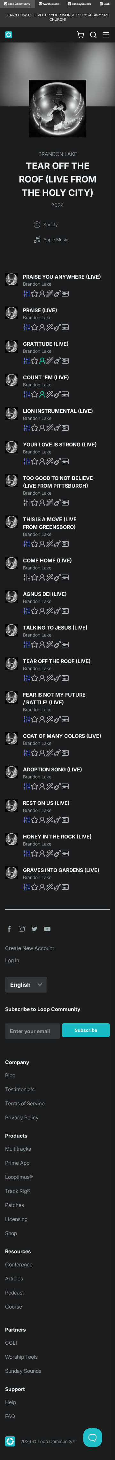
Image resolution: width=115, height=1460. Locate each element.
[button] (66, 293)
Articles (14, 1278)
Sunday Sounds (23, 1371)
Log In (12, 960)
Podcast (14, 1292)
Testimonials (19, 1089)
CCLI (11, 1343)
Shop (11, 1233)
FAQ (10, 1416)
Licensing (16, 1219)
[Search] (93, 35)
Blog (10, 1075)
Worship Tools (21, 1357)
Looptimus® (19, 1177)
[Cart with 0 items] (80, 34)
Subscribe (86, 1030)
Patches (14, 1205)
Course (13, 1306)
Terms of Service (25, 1103)
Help (10, 1402)
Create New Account (29, 948)
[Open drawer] (106, 35)
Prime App (17, 1163)
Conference (19, 1264)
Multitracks (18, 1149)
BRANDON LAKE (57, 154)
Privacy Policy (22, 1117)
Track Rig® (17, 1191)
